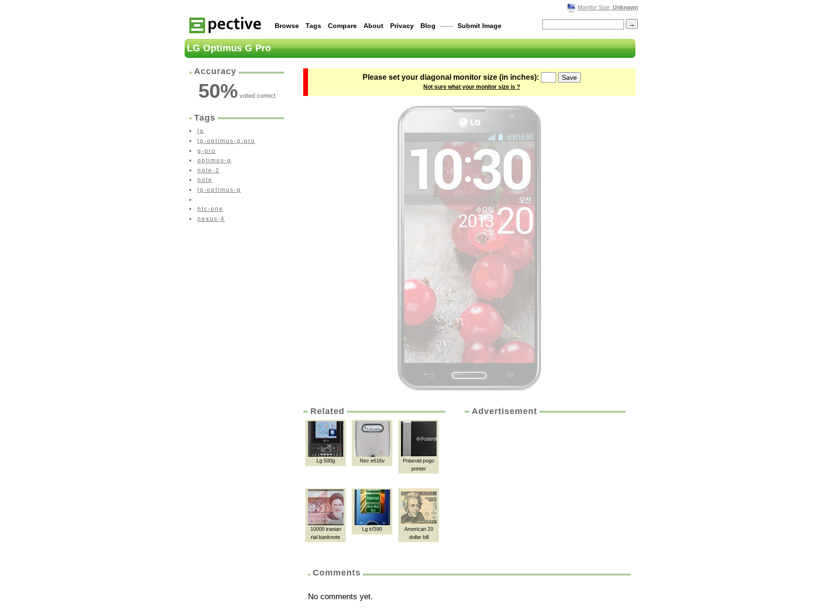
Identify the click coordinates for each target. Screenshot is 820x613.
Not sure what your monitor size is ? (471, 87)
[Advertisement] (544, 488)
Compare (342, 25)
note (205, 180)
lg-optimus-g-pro (226, 141)
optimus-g (214, 160)
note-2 (208, 170)
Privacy (402, 25)
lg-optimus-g (219, 190)
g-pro (206, 151)
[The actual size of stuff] (225, 24)
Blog (428, 25)
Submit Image (479, 25)
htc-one (210, 209)
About (373, 25)
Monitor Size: (608, 7)
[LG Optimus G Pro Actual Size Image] (469, 247)
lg (200, 131)
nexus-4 (211, 219)
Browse (287, 25)
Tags (313, 25)
